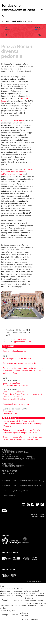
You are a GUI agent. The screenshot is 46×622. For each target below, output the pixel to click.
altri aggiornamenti (20, 339)
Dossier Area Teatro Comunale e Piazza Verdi (23, 394)
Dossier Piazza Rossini (12, 396)
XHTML (32, 581)
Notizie (19, 21)
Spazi (24, 21)
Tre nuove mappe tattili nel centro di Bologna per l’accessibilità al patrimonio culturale (22, 438)
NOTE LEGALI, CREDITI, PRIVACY (16, 491)
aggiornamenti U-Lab (21, 342)
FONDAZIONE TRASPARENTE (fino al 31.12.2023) (23, 481)
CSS (39, 581)
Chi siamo (5, 21)
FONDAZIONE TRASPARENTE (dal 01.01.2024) (21, 486)
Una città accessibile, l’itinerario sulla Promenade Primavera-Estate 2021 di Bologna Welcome (23, 423)
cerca (3, 16)
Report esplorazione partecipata (17, 358)
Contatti (30, 21)
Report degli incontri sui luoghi (16, 404)
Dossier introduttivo (11, 383)
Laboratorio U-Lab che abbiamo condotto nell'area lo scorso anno (17, 171)
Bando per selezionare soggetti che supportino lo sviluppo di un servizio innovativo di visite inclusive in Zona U (23, 370)
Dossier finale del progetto (14, 351)
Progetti (13, 21)
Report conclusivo (11, 414)
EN (42, 9)
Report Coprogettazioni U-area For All (19, 363)
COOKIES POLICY (9, 496)
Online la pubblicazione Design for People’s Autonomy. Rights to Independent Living (21, 431)
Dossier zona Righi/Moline (14, 399)
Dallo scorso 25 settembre (12, 120)
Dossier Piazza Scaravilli (13, 392)
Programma (8, 411)
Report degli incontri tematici (15, 385)
